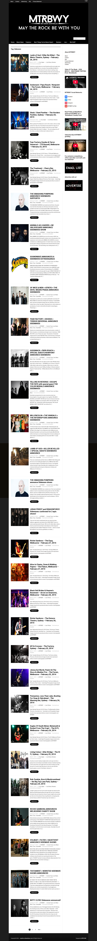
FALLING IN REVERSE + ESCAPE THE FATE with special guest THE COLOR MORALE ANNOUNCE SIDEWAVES (44, 385)
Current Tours (50, 200)
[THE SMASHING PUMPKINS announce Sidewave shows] (20, 487)
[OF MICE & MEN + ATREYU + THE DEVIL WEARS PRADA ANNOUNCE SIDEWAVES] (20, 295)
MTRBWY (43, 91)
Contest (67, 64)
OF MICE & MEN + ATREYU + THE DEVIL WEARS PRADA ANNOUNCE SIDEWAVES (44, 290)
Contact (17, 1)
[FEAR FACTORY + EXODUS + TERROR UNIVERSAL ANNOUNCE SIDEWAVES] (20, 326)
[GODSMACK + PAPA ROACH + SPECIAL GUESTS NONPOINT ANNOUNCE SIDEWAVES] (20, 358)
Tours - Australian (37, 202)
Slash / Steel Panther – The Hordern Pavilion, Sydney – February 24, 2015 (45, 115)
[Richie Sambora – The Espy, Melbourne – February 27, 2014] (20, 548)
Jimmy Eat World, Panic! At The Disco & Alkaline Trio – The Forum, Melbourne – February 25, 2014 (44, 672)
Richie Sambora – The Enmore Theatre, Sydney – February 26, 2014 (43, 620)
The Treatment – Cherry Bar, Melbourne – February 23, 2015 (43, 169)
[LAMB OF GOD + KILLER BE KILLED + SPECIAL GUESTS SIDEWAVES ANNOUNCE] (20, 456)
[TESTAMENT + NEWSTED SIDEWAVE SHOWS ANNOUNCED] (20, 878)
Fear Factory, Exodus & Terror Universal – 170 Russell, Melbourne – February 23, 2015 (44, 144)
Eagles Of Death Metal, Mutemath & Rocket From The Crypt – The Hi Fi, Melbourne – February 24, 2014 (45, 728)
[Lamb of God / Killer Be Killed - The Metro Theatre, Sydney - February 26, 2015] (20, 63)
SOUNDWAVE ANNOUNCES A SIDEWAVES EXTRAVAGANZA (42, 258)
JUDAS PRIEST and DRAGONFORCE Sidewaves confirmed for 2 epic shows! (45, 511)
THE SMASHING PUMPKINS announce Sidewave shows (41, 481)
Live (65, 42)
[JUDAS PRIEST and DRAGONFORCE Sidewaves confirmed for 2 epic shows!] (20, 517)
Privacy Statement (37, 1)
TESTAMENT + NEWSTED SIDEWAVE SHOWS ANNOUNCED (45, 872)
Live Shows (49, 62)
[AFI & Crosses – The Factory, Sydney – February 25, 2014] (20, 653)
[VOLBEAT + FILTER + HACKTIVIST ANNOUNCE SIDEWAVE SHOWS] (20, 847)
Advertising (24, 1)
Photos (51, 91)
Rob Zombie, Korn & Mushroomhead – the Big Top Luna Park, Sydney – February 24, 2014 (45, 781)
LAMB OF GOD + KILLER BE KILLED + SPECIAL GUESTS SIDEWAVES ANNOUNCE (44, 451)
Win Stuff (72, 42)
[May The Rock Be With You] (49, 19)
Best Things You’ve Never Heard (43, 42)
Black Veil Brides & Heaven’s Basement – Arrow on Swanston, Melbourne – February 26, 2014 (43, 592)
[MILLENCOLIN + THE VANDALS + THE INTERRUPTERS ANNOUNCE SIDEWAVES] (20, 423)
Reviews (58, 42)
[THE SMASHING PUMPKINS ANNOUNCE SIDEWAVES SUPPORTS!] (20, 201)
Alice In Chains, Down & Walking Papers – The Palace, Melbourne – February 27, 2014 (44, 566)
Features (28, 42)
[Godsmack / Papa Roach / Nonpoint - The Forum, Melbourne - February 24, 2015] (20, 92)
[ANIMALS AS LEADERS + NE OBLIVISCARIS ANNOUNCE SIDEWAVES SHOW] (20, 233)
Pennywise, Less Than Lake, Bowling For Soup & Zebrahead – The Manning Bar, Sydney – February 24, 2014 (45, 699)
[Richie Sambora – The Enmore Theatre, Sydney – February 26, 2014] (20, 626)
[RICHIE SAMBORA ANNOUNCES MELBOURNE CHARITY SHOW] (20, 816)
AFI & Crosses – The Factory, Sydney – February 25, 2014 (42, 647)
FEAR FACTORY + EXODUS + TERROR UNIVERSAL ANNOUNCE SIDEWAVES (44, 321)
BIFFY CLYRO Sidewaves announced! (45, 900)
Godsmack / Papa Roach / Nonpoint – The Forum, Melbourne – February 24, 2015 (45, 87)
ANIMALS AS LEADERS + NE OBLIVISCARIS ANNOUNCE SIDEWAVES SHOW (42, 227)
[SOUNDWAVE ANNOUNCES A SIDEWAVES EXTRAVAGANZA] (20, 264)
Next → (39, 929)
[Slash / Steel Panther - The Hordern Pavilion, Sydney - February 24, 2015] (20, 120)
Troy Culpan (41, 62)
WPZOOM (84, 938)
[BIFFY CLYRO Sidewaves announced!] (20, 907)
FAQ (30, 1)
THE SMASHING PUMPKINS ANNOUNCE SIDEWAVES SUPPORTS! (41, 196)
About (12, 1)
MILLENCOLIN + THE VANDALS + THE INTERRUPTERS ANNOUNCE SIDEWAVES (44, 417)
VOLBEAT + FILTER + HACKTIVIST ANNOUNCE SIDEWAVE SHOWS (44, 841)
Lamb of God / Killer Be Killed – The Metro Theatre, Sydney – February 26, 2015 (45, 57)
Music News (20, 42)
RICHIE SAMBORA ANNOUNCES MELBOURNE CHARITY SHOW (43, 810)
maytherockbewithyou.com (26, 938)
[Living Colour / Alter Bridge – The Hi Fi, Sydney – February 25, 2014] (20, 759)
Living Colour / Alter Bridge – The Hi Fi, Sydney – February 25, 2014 (45, 753)
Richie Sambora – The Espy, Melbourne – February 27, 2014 (43, 542)
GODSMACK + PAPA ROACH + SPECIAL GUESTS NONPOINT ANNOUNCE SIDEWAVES (42, 352)
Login (86, 0)
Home (12, 42)
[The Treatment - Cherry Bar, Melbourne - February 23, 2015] (20, 176)
